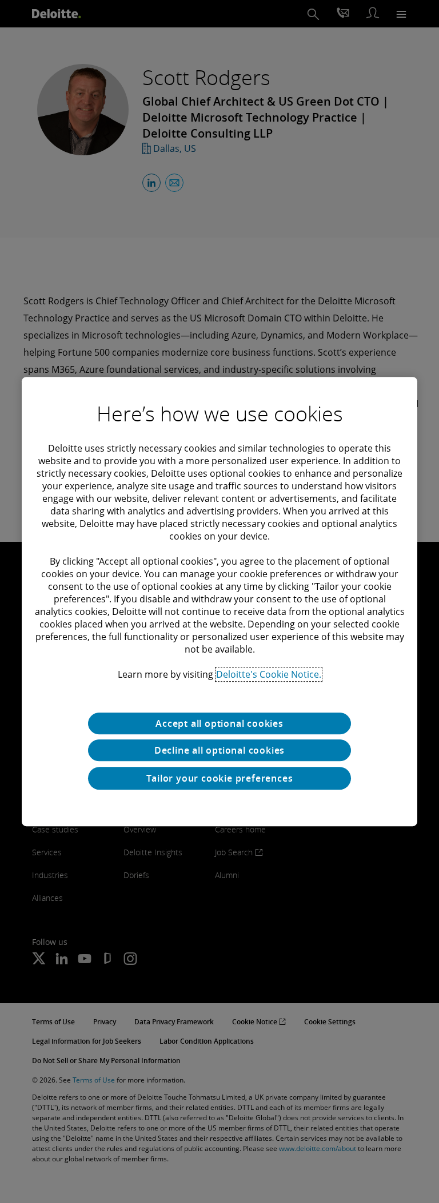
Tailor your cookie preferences (219, 778)
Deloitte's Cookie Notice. (268, 674)
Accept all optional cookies (219, 723)
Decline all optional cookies (219, 750)
